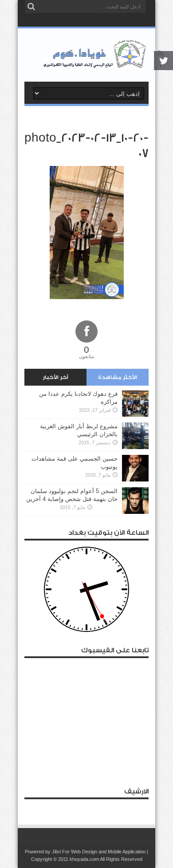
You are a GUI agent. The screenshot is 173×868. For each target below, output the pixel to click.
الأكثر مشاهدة (117, 377)
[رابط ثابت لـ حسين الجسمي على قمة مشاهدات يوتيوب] (135, 468)
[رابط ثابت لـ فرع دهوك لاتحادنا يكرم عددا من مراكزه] (135, 403)
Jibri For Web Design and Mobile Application (98, 851)
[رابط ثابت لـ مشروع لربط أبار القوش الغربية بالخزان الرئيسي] (135, 435)
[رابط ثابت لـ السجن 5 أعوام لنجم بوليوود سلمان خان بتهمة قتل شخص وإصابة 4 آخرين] (135, 500)
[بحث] (31, 6)
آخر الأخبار (55, 377)
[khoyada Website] (86, 55)
